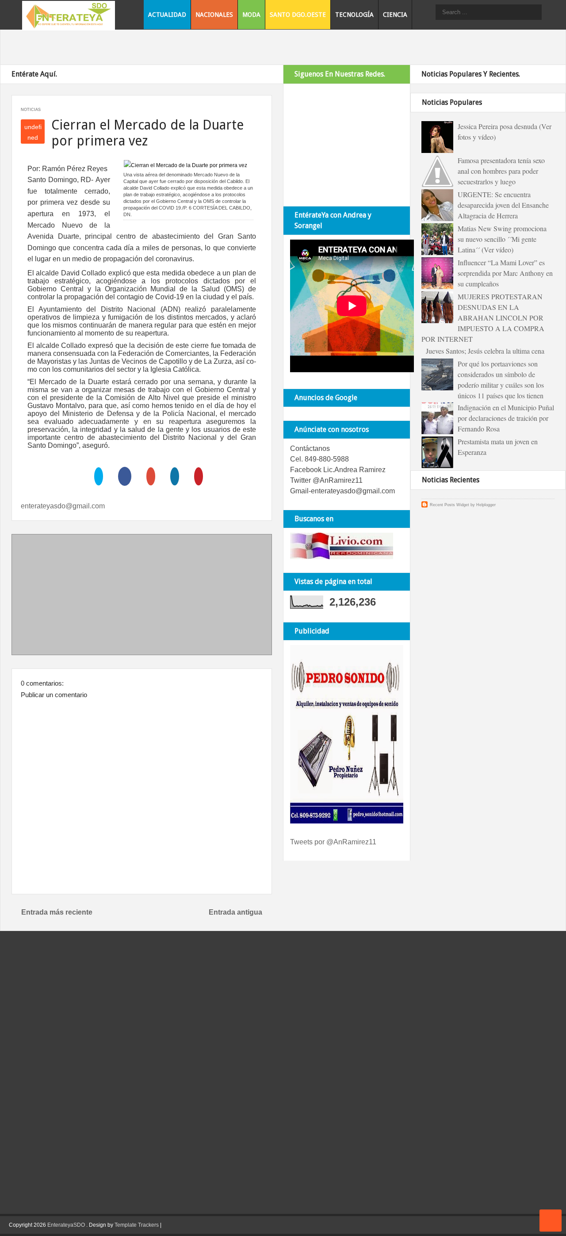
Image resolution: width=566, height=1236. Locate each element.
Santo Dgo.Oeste (298, 14)
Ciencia (395, 14)
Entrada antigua (235, 912)
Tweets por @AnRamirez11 (333, 842)
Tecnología (354, 14)
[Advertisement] (142, 596)
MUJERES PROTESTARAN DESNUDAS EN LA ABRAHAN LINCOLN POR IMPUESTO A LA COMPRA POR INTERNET (482, 317)
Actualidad (167, 14)
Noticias (31, 109)
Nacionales (214, 14)
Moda (251, 14)
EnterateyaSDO (66, 1225)
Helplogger (486, 505)
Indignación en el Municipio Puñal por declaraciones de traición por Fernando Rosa (506, 418)
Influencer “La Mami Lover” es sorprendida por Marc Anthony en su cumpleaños (505, 273)
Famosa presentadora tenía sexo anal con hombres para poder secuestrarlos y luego (501, 171)
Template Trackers (137, 1225)
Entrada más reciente (56, 912)
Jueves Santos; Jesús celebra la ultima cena (485, 350)
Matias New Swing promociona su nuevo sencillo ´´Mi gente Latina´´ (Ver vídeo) (502, 239)
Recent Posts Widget (449, 505)
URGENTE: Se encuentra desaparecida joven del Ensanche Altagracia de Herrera (503, 205)
